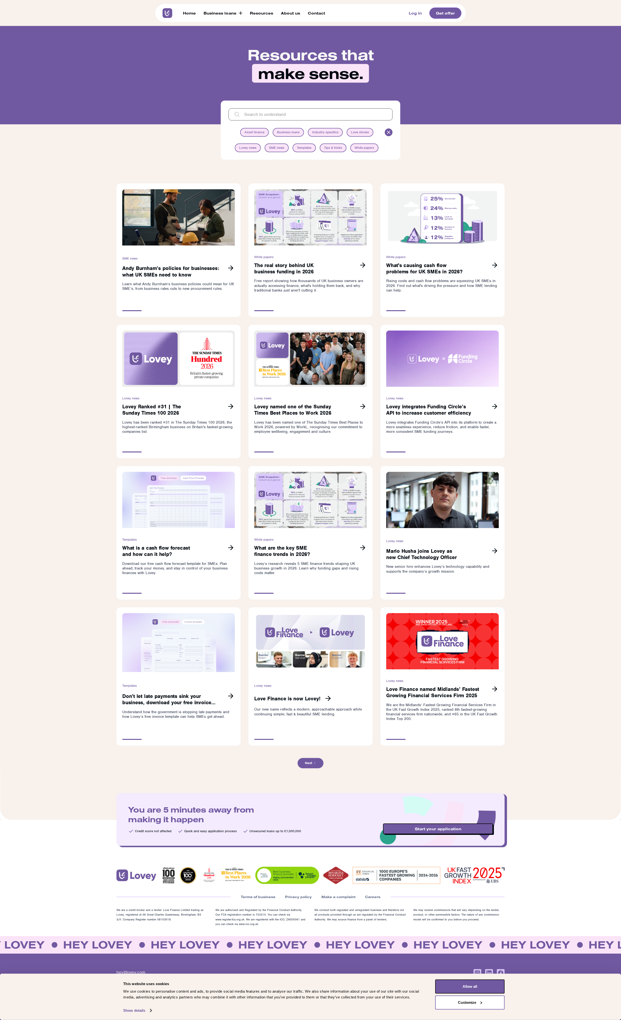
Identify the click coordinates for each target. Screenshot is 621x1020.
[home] (167, 13)
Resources (261, 13)
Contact (316, 13)
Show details (134, 1010)
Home (189, 13)
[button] (223, 13)
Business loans (220, 13)
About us (290, 13)
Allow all (470, 986)
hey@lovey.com (130, 972)
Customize (467, 1002)
